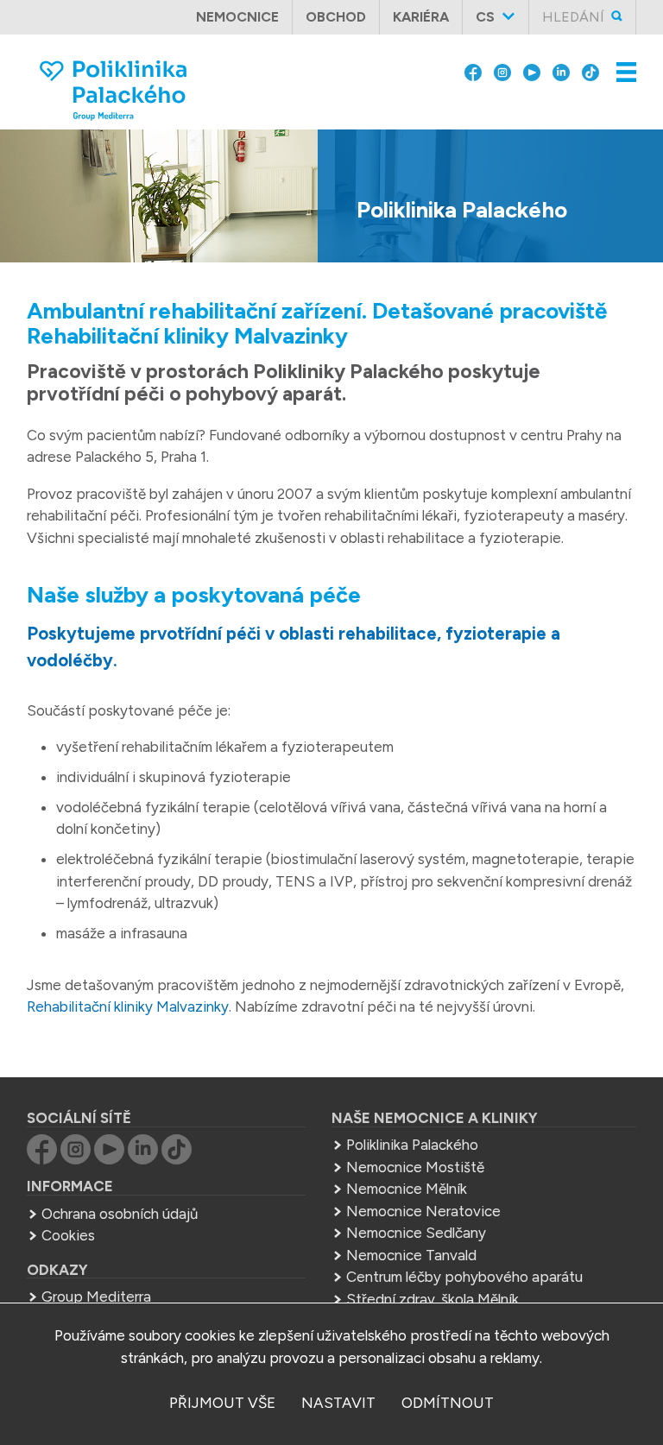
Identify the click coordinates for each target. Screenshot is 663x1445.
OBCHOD (336, 17)
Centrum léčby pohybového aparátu (464, 1276)
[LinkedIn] (561, 70)
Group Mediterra (96, 1296)
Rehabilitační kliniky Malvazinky (128, 1006)
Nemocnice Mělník (406, 1188)
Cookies (68, 1235)
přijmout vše (222, 1402)
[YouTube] (531, 70)
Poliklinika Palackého (412, 1144)
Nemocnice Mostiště (415, 1167)
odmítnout (447, 1402)
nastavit (338, 1402)
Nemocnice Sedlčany (416, 1232)
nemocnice (237, 17)
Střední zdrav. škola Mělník (432, 1299)
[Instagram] (502, 70)
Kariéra (421, 17)
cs (485, 17)
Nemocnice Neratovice (423, 1211)
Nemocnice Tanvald (411, 1255)
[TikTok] (590, 70)
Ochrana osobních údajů (119, 1213)
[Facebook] (473, 70)
